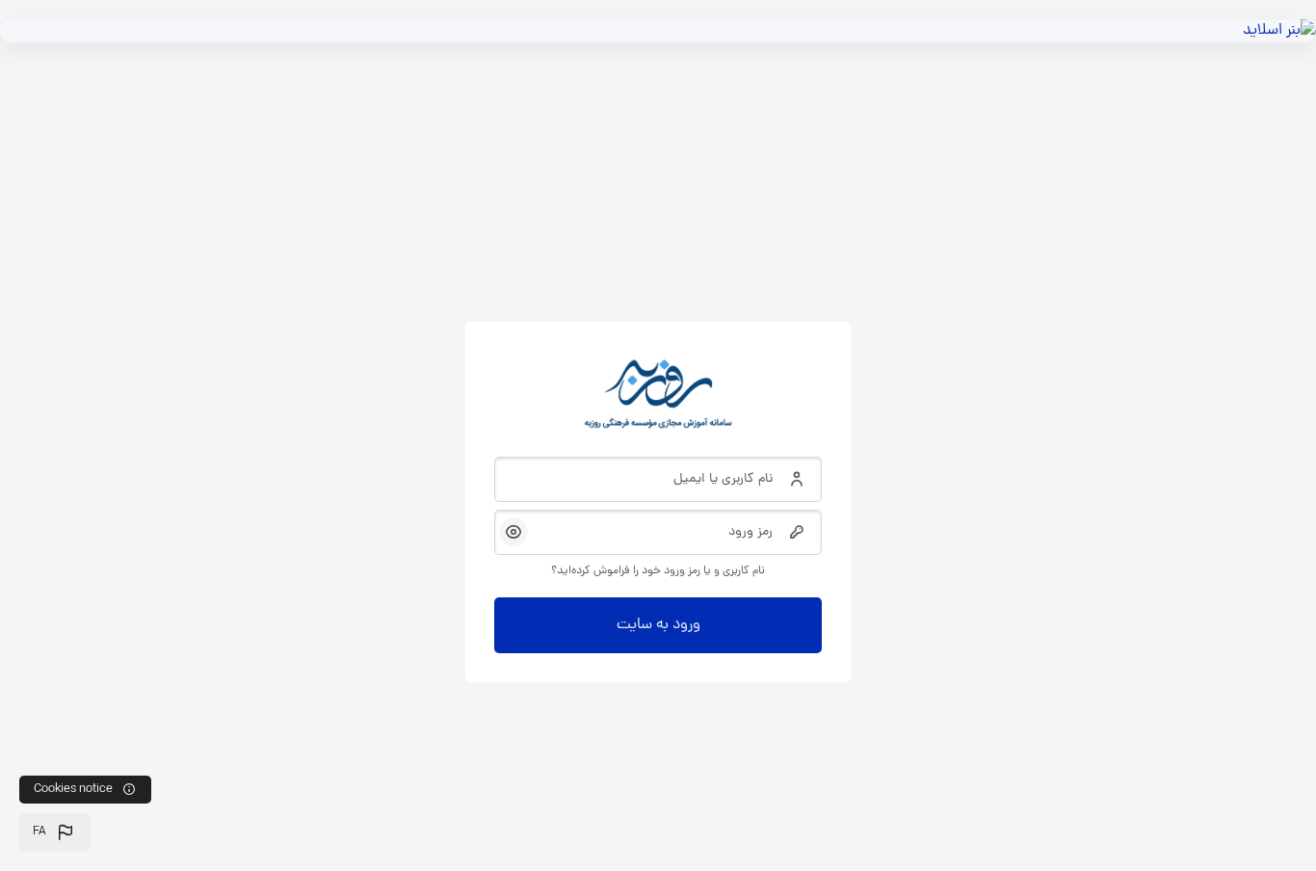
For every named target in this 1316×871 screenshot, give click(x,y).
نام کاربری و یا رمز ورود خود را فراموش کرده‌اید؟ (658, 571)
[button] (55, 832)
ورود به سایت (658, 625)
